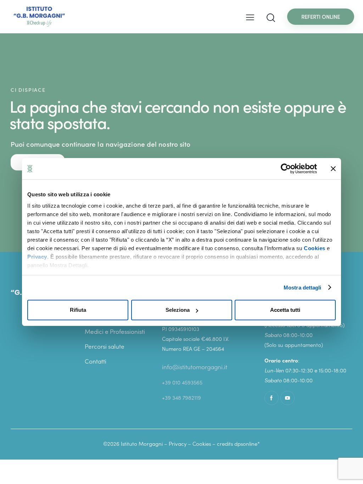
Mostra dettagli (303, 288)
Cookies (314, 248)
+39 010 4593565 (182, 382)
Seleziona (178, 310)
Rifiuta (78, 310)
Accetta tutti (285, 310)
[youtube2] (287, 398)
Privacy (37, 257)
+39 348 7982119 (181, 397)
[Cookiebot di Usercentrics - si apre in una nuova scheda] (286, 168)
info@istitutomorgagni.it (194, 366)
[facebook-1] (271, 398)
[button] (250, 17)
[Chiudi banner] (333, 168)
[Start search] (271, 18)
